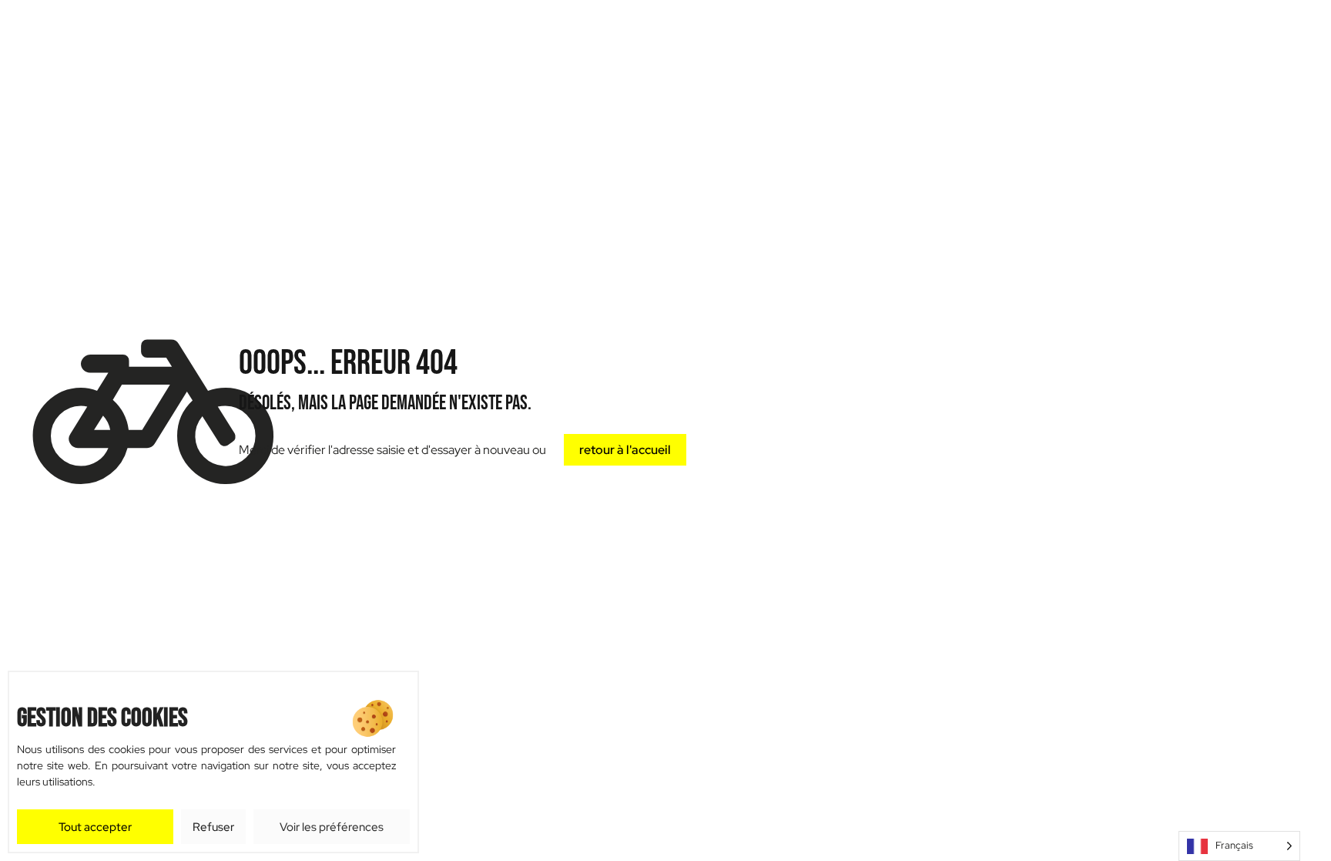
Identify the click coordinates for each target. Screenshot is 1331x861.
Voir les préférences (332, 827)
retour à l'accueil (625, 450)
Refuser (213, 827)
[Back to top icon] (1284, 798)
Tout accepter (95, 827)
